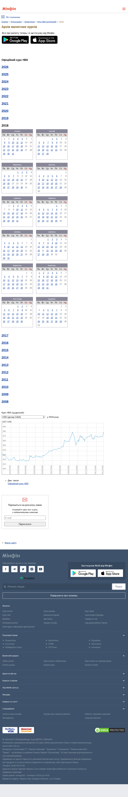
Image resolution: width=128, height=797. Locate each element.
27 (43, 154)
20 (43, 150)
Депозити (48, 619)
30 (8, 154)
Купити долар (8, 665)
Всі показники (13, 17)
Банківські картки (51, 615)
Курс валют (7, 611)
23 (8, 150)
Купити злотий (91, 665)
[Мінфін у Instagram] (32, 569)
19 (22, 146)
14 (47, 146)
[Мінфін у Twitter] (23, 569)
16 (8, 146)
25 (17, 150)
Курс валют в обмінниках (55, 661)
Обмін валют (8, 661)
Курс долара (49, 611)
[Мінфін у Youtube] (40, 569)
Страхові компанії (93, 718)
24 (13, 150)
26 (22, 150)
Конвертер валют (10, 623)
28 (47, 154)
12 (22, 142)
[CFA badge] (42, 730)
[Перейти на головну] (9, 9)
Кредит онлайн (50, 623)
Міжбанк (6, 619)
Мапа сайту (11, 543)
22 (4, 150)
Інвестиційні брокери (94, 615)
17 (13, 146)
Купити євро (49, 665)
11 (17, 142)
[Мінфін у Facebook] (5, 569)
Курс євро (89, 611)
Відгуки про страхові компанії (57, 714)
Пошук (118, 586)
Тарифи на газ (91, 619)
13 (43, 146)
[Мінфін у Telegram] (14, 569)
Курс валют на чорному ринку (98, 661)
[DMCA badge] (110, 730)
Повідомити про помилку (64, 595)
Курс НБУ (6, 615)
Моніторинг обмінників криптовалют (18, 627)
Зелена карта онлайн (12, 714)
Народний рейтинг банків (96, 623)
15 (4, 146)
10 (13, 142)
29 (4, 154)
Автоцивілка (8, 718)
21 (47, 150)
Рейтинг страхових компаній (97, 714)
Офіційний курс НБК (18, 483)
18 (17, 146)
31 (13, 154)
